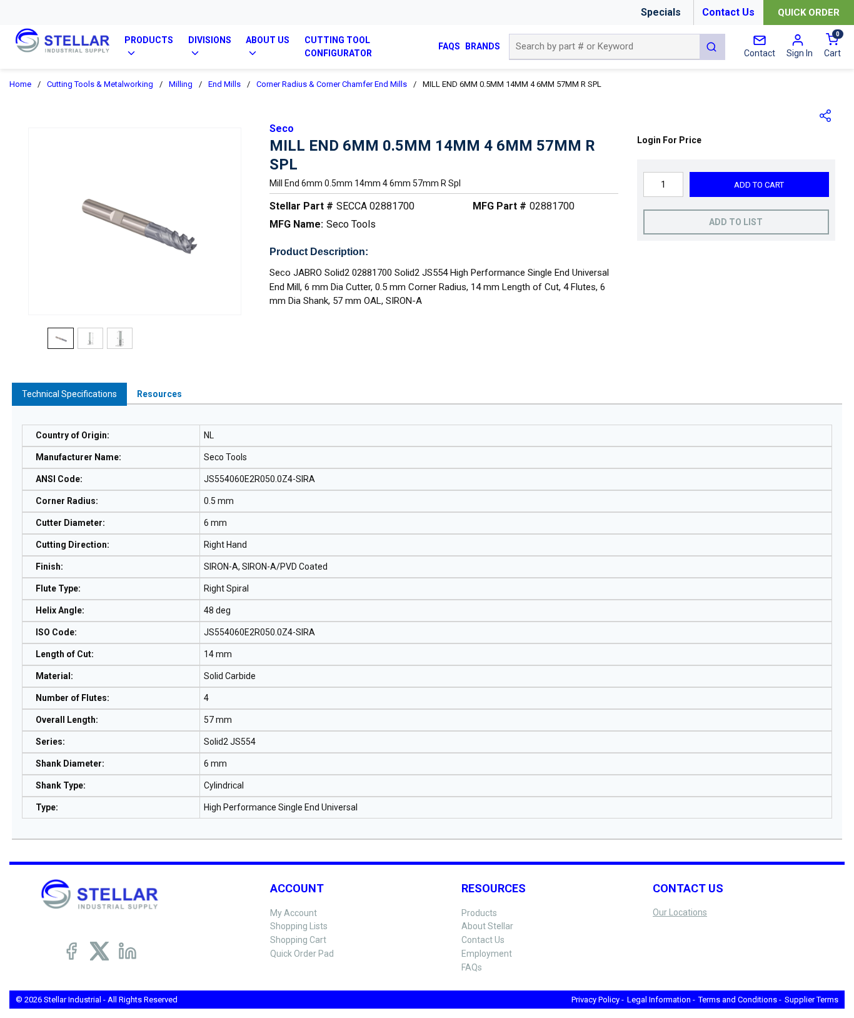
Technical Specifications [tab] (69, 394)
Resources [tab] (159, 394)
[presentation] (69, 394)
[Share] (826, 115)
